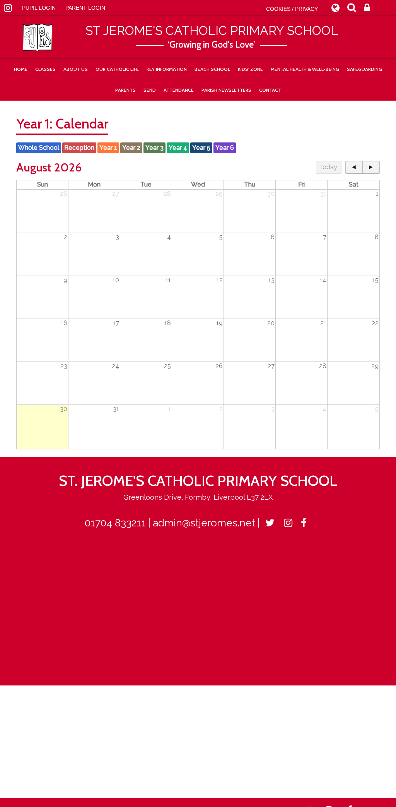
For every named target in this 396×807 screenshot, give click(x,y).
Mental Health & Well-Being (305, 69)
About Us (75, 69)
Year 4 (178, 147)
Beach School (212, 69)
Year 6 (224, 147)
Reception (79, 147)
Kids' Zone (250, 69)
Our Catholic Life (117, 69)
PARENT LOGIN (85, 8)
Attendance (179, 90)
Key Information (167, 69)
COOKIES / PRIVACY (292, 9)
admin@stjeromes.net (204, 523)
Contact (270, 90)
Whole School (38, 147)
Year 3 (154, 147)
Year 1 (108, 147)
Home (20, 69)
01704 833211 (115, 523)
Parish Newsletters (226, 90)
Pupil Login (39, 8)
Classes (45, 69)
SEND (149, 90)
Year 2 (131, 147)
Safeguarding (364, 69)
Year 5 (201, 147)
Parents (125, 90)
